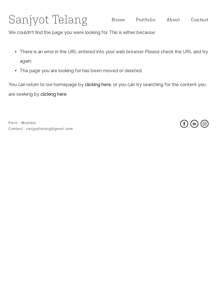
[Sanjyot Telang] (194, 124)
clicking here (98, 84)
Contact (200, 19)
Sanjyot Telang (47, 19)
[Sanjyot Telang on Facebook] (184, 124)
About (173, 19)
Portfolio (146, 19)
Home (118, 19)
